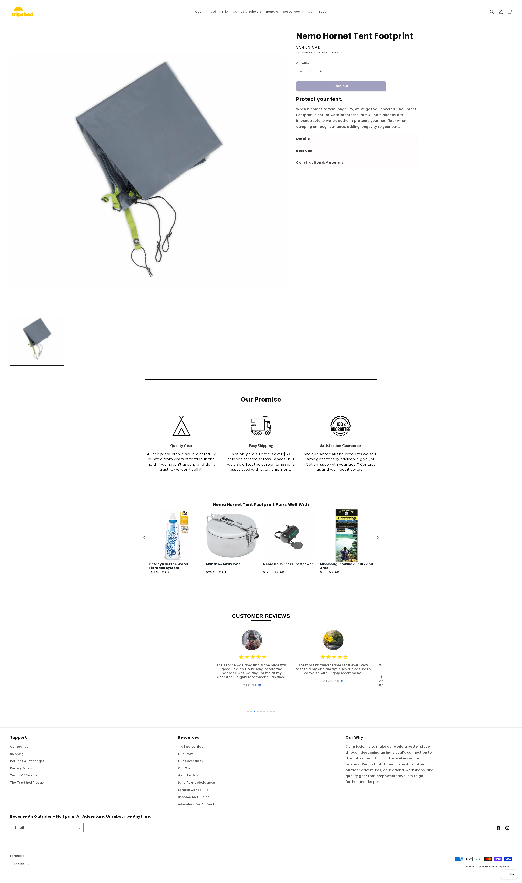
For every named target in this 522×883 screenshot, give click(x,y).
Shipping (17, 754)
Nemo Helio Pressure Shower (288, 564)
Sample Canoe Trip (193, 790)
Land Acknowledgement (197, 782)
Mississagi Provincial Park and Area (346, 566)
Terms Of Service (24, 775)
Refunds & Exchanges (27, 761)
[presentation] (144, 537)
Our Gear (185, 768)
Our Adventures (190, 761)
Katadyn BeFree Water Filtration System (169, 566)
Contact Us (19, 747)
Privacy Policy (21, 768)
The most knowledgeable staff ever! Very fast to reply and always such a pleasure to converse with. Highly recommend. (261, 669)
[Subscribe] (78, 827)
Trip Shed (482, 866)
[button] (201, 11)
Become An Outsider (194, 797)
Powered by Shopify (500, 866)
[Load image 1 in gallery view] (37, 338)
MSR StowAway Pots (223, 564)
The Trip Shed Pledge (27, 782)
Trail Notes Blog (191, 747)
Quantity (302, 63)
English (19, 864)
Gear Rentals (188, 775)
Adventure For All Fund (196, 804)
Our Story (185, 754)
